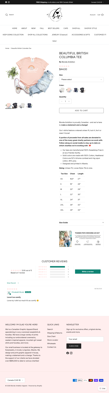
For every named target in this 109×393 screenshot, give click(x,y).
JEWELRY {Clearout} (59, 35)
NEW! (33, 28)
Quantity (62, 97)
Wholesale (51, 343)
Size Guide (63, 222)
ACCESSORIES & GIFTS (81, 35)
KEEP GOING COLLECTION (13, 35)
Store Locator (52, 340)
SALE (54, 41)
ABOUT (24, 28)
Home (7, 48)
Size (61, 75)
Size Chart (51, 336)
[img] (12, 289)
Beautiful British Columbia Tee (21, 48)
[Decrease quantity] (61, 101)
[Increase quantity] (69, 101)
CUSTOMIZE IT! (100, 35)
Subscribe (73, 346)
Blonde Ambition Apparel (19, 386)
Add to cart (81, 110)
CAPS (66, 28)
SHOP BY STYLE (90, 28)
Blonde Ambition (68, 62)
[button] (64, 66)
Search (50, 329)
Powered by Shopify (35, 386)
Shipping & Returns (54, 333)
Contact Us (51, 347)
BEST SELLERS (53, 28)
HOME (14, 28)
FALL (42, 28)
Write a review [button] (88, 272)
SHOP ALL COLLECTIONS (38, 35)
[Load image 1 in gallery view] (29, 75)
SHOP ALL (76, 28)
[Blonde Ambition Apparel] (54, 15)
